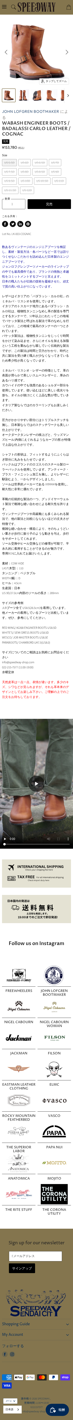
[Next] (67, 52)
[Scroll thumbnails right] (67, 95)
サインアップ (22, 1268)
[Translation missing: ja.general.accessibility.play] (36, 784)
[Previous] (6, 52)
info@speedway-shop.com (36, 1411)
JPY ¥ (8, 1401)
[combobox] (12, 1410)
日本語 (9, 1409)
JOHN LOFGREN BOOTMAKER (30, 111)
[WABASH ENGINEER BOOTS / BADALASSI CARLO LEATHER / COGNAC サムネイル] (8, 95)
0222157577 (36, 1407)
